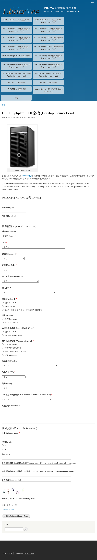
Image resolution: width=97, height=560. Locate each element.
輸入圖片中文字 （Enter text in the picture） (19, 498)
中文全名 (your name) (10, 433)
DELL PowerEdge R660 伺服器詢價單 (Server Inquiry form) (16, 38)
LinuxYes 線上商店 (21, 553)
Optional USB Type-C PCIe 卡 (15, 351)
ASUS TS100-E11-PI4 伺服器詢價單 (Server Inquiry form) (48, 20)
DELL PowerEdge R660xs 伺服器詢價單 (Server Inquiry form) (48, 38)
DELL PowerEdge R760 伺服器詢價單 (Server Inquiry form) (16, 47)
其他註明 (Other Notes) (11, 405)
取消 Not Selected (11, 302)
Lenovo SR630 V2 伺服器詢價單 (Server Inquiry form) (48, 90)
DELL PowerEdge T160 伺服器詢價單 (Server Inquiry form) (48, 56)
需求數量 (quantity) (9, 207)
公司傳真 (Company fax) (11, 480)
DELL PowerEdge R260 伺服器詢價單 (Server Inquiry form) (16, 29)
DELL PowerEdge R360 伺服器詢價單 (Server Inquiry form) (48, 29)
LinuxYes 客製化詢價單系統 (60, 8)
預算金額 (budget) (9, 216)
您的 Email (6, 454)
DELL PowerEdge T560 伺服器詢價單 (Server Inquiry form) (48, 65)
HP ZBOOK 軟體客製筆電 (16, 89)
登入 (92, 2)
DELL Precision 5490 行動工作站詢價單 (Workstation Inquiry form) (16, 74)
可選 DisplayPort (11, 355)
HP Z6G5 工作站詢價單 (48, 82)
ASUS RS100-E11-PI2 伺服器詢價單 (16, 19)
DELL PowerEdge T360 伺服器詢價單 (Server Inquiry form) (16, 65)
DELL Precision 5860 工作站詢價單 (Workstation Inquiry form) (48, 74)
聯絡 (32, 553)
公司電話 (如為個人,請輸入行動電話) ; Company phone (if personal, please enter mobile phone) (38, 471)
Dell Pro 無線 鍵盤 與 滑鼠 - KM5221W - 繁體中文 (23, 310)
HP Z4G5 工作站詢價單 (16, 82)
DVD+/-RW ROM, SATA (13, 335)
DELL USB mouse (11, 322)
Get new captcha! (8, 509)
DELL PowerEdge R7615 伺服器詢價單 (16, 55)
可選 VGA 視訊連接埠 (13, 348)
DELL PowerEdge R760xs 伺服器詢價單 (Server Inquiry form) (48, 47)
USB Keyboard (10, 306)
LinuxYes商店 (26, 175)
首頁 (16, 98)
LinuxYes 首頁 (7, 553)
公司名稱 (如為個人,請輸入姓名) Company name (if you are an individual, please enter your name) (39, 463)
